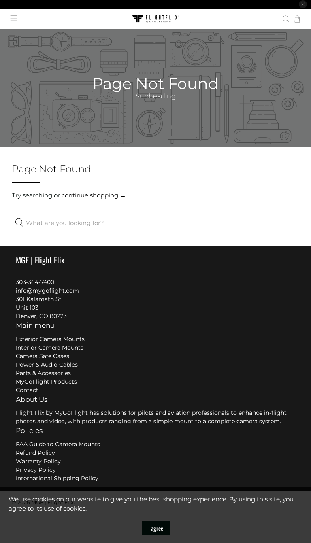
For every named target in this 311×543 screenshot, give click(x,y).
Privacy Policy (36, 469)
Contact (27, 390)
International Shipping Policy (57, 478)
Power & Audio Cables (47, 364)
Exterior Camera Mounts (50, 339)
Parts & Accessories (43, 373)
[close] (303, 4)
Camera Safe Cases (42, 356)
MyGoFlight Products (46, 381)
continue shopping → (94, 195)
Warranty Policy (38, 461)
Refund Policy (35, 452)
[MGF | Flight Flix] (155, 19)
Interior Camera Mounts (49, 347)
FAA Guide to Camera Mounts (58, 444)
